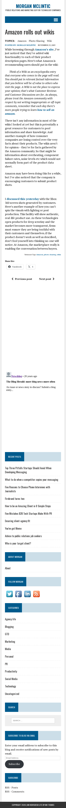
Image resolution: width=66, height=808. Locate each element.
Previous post (23, 279)
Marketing (10, 641)
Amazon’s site (44, 49)
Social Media (11, 679)
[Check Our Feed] (36, 596)
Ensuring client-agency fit (17, 521)
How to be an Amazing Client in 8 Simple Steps (28, 506)
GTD (7, 634)
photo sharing (37, 40)
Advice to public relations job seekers (23, 536)
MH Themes (49, 805)
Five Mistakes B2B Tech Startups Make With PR (28, 513)
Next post (45, 279)
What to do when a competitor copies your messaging (31, 480)
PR (6, 664)
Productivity (11, 671)
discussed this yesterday (23, 199)
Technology (10, 686)
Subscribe (14, 764)
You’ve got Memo (13, 528)
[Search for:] (33, 720)
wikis (59, 255)
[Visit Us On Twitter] (9, 596)
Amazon (21, 40)
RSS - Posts (11, 787)
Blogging (9, 627)
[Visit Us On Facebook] (18, 596)
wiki (49, 40)
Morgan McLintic (26, 45)
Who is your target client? (18, 543)
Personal (9, 656)
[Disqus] (33, 327)
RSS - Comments (14, 791)
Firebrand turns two (14, 499)
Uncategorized (12, 694)
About (8, 568)
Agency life (10, 619)
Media (8, 649)
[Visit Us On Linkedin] (27, 596)
